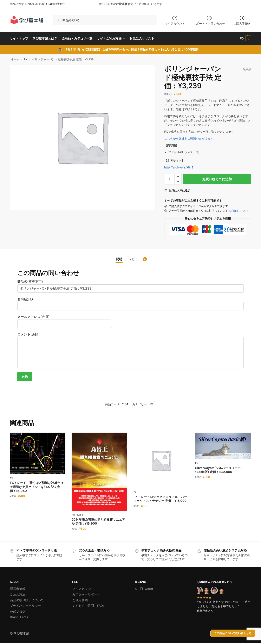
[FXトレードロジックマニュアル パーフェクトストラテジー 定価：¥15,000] (161, 460)
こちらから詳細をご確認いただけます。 (190, 138)
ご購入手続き (242, 23)
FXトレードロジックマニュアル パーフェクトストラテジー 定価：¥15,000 (160, 499)
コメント (28, 334)
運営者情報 (17, 589)
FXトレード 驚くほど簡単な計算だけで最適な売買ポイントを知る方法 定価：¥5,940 (37, 487)
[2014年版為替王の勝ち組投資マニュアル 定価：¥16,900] (99, 472)
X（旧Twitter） (145, 589)
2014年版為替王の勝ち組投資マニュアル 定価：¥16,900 (98, 522)
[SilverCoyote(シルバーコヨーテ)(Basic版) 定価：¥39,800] (223, 446)
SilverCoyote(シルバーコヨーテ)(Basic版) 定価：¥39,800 (218, 470)
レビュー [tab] (137, 259)
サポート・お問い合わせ (209, 23)
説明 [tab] (119, 259)
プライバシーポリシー (25, 606)
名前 (25, 299)
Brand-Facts (19, 617)
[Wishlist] (59, 439)
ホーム (15, 59)
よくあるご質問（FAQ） (89, 606)
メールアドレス (33, 317)
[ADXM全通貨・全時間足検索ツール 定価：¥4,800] (245, 69)
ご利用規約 (80, 600)
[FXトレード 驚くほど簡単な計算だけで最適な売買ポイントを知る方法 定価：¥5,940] (38, 453)
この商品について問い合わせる (233, 633)
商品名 (30, 281)
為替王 (80, 515)
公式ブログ (17, 611)
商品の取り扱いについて (27, 600)
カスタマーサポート (86, 594)
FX (25, 59)
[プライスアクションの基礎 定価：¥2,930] (249, 69)
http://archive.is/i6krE (178, 167)
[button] (245, 38)
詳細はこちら (238, 210)
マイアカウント (175, 23)
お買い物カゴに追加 (217, 179)
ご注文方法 (17, 594)
